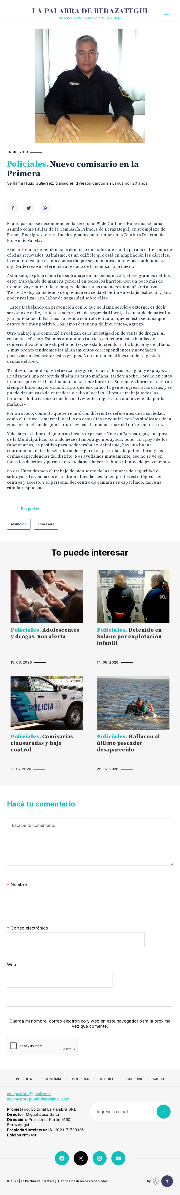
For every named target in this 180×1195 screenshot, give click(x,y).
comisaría (46, 524)
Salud (158, 1079)
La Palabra (90, 11)
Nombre (17, 884)
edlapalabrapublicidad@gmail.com (38, 1099)
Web (11, 964)
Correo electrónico (27, 928)
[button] (166, 13)
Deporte (108, 1079)
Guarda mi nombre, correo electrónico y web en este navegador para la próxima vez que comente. (89, 1024)
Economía (51, 1079)
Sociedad (80, 1079)
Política (24, 1079)
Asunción (19, 524)
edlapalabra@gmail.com (29, 1093)
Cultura (134, 1079)
